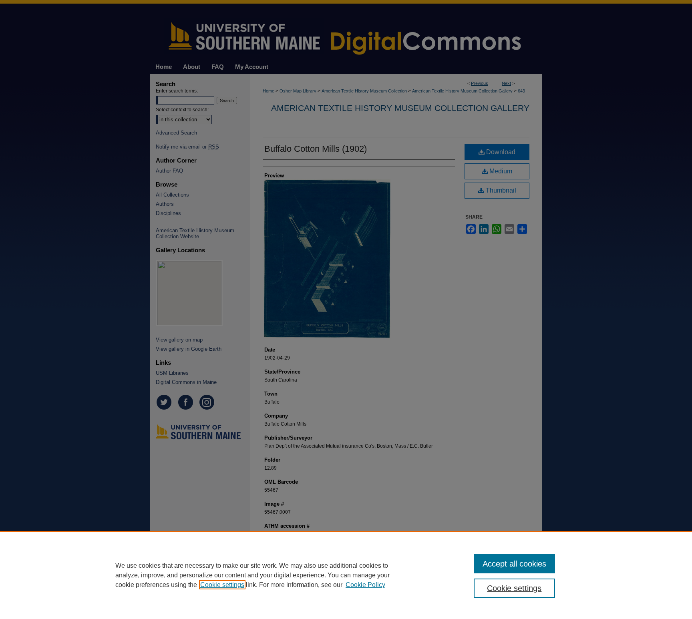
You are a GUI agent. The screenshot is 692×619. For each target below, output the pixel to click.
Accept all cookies (514, 563)
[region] (346, 575)
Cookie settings (222, 584)
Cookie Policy (365, 584)
